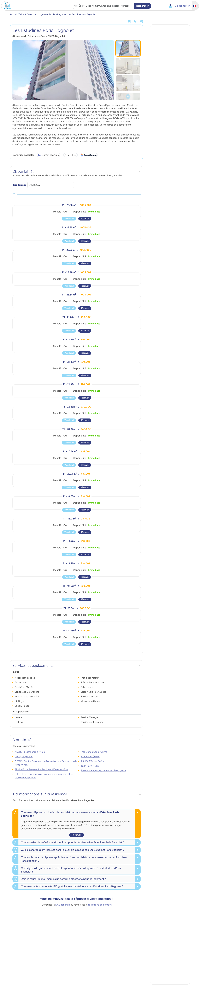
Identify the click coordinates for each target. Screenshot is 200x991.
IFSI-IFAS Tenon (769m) (93, 761)
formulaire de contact (100, 904)
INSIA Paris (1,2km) (90, 766)
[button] (195, 6)
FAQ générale (62, 904)
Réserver (85, 218)
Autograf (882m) (24, 756)
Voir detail (69, 218)
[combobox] (103, 6)
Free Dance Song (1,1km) (94, 751)
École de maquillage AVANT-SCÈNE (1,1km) (103, 770)
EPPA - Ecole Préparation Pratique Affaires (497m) (41, 769)
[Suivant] (110, 70)
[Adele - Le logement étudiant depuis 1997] (6, 5)
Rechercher (142, 5)
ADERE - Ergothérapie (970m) (30, 751)
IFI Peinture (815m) (90, 756)
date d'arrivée (19, 185)
